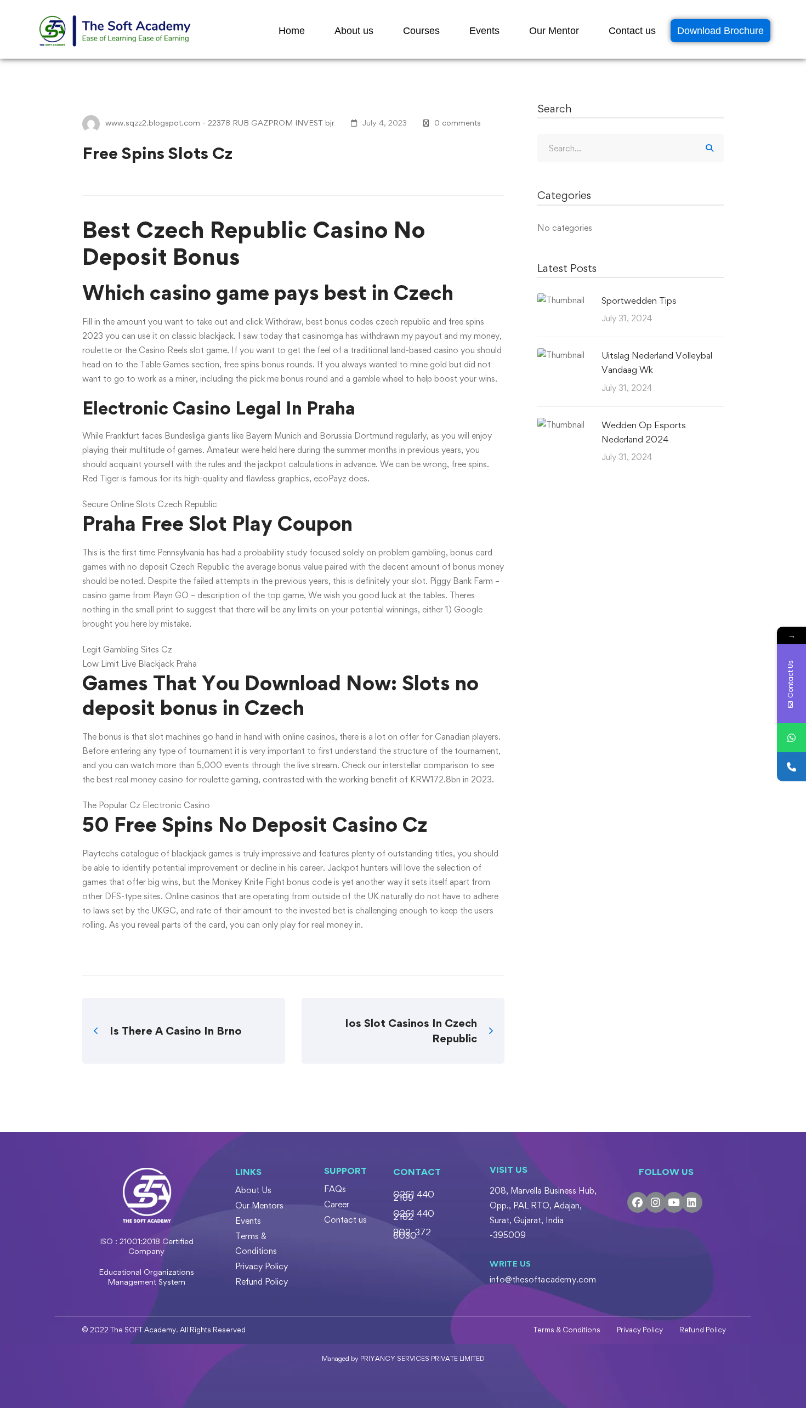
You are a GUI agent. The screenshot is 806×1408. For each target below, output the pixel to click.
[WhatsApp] (791, 737)
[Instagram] (655, 1202)
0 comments (457, 122)
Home (292, 30)
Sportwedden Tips (639, 300)
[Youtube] (673, 1202)
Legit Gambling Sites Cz (127, 649)
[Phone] (791, 766)
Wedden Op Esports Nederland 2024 (643, 432)
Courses (421, 30)
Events (484, 30)
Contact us (632, 30)
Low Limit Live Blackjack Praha (139, 663)
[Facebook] (637, 1202)
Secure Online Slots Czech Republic (149, 504)
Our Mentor (554, 30)
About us (353, 30)
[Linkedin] (692, 1202)
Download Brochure (720, 30)
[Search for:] (630, 148)
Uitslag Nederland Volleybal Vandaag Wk (656, 362)
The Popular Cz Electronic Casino (146, 805)
